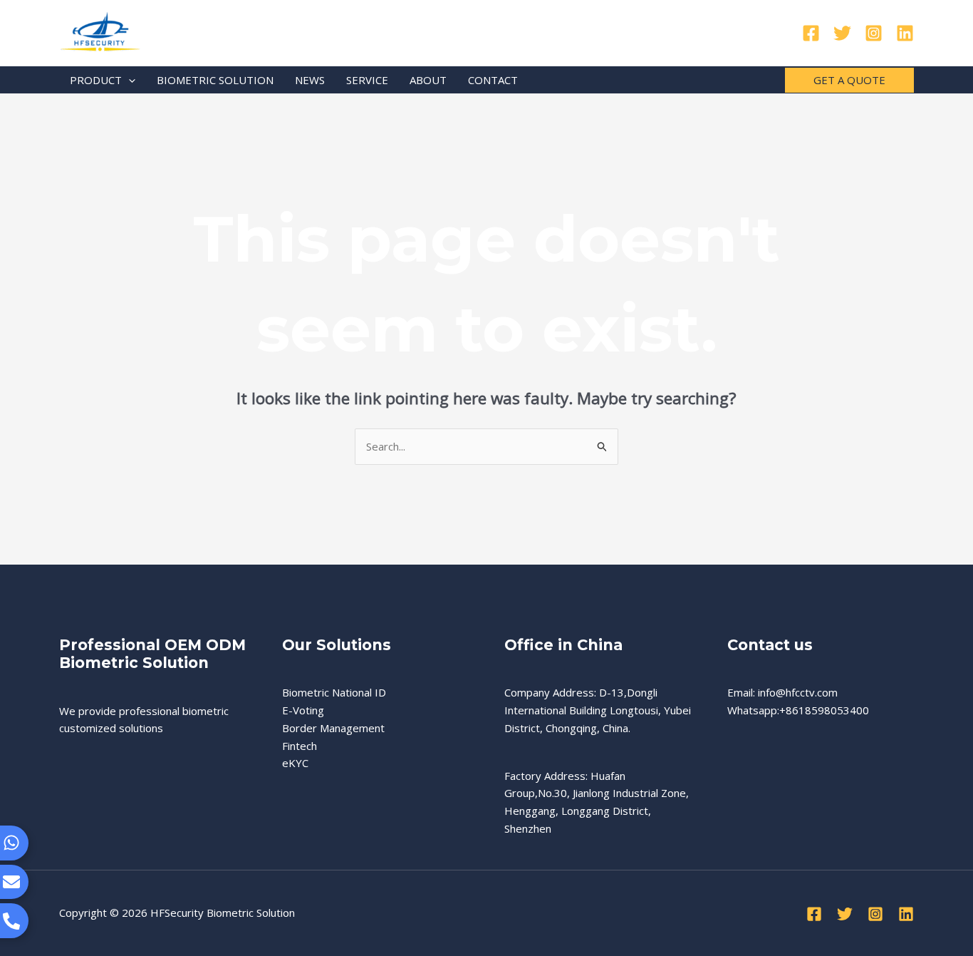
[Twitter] (842, 33)
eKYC (295, 763)
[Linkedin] (905, 33)
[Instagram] (874, 33)
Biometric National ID (334, 692)
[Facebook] (811, 33)
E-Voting (303, 710)
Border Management (333, 728)
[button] (128, 79)
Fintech (299, 746)
